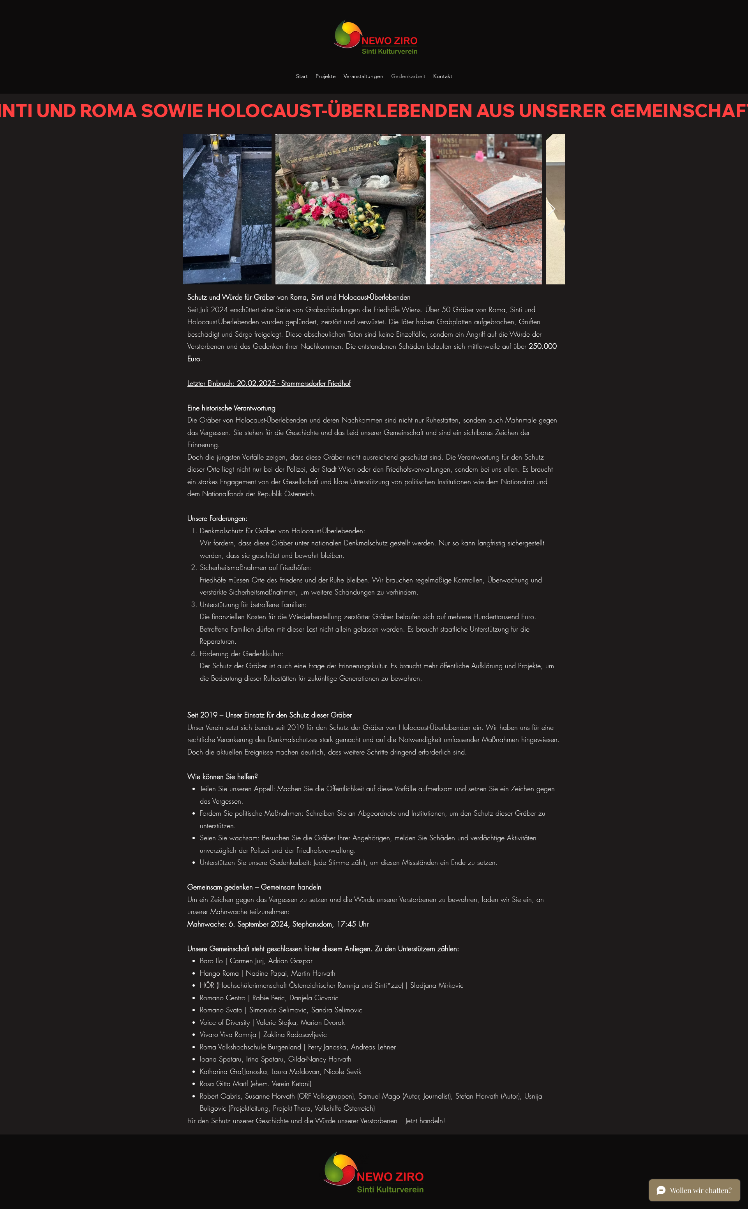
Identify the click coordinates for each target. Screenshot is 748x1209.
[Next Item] (551, 209)
